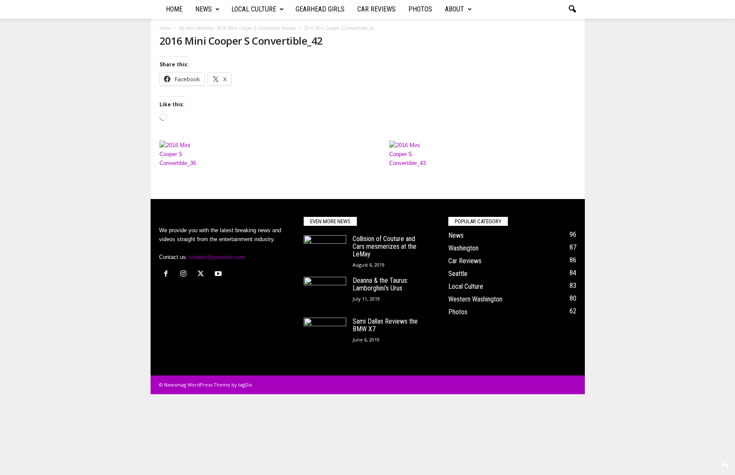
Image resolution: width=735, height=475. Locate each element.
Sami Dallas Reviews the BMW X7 (385, 325)
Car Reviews (376, 9)
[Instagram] (185, 274)
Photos (420, 9)
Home (174, 9)
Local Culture (253, 9)
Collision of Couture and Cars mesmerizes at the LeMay (384, 246)
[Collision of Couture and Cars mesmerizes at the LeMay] (325, 251)
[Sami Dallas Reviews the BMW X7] (325, 334)
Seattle (457, 274)
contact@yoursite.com (217, 257)
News (203, 9)
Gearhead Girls (320, 9)
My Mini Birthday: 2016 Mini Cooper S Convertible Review (237, 28)
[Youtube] (219, 274)
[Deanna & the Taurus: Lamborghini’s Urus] (325, 293)
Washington (463, 248)
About (454, 9)
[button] (572, 9)
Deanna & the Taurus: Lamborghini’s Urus (380, 284)
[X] (202, 274)
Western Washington (475, 299)
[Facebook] (168, 274)
